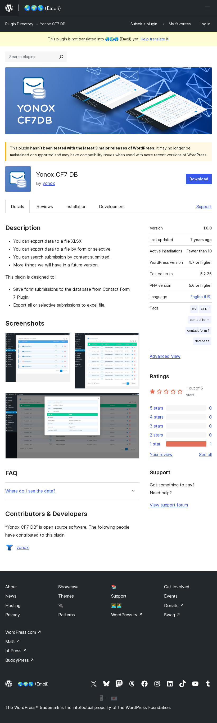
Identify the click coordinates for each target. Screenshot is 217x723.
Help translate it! (155, 39)
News (10, 596)
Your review (161, 454)
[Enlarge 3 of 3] (132, 400)
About (11, 586)
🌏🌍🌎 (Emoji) (33, 684)
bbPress (16, 650)
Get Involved (176, 586)
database (202, 341)
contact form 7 (198, 330)
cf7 (194, 309)
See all (205, 454)
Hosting (12, 605)
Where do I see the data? (30, 491)
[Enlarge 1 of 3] (63, 339)
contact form (200, 320)
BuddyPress (19, 660)
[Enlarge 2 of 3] (132, 339)
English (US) (201, 296)
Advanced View (165, 356)
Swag (172, 614)
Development (112, 206)
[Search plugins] (61, 56)
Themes (66, 596)
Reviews (45, 206)
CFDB (205, 309)
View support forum (169, 505)
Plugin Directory (19, 24)
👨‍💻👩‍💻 (116, 605)
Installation (76, 206)
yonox (49, 183)
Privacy (12, 614)
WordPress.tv (127, 614)
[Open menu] (208, 8)
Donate (174, 605)
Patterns (66, 614)
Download (198, 179)
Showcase (68, 586)
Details (17, 206)
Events (171, 596)
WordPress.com (23, 632)
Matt (12, 641)
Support (204, 206)
